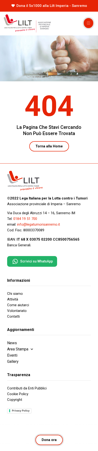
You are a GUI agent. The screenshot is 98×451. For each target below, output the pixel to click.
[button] (88, 23)
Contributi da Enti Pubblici (27, 388)
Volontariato (17, 311)
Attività (12, 299)
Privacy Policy (20, 410)
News (12, 343)
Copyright (14, 400)
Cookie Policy (17, 394)
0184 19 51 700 (25, 219)
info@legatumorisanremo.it (38, 224)
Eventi (12, 355)
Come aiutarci (18, 305)
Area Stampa (17, 349)
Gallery (13, 361)
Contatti (13, 316)
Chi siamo (15, 293)
